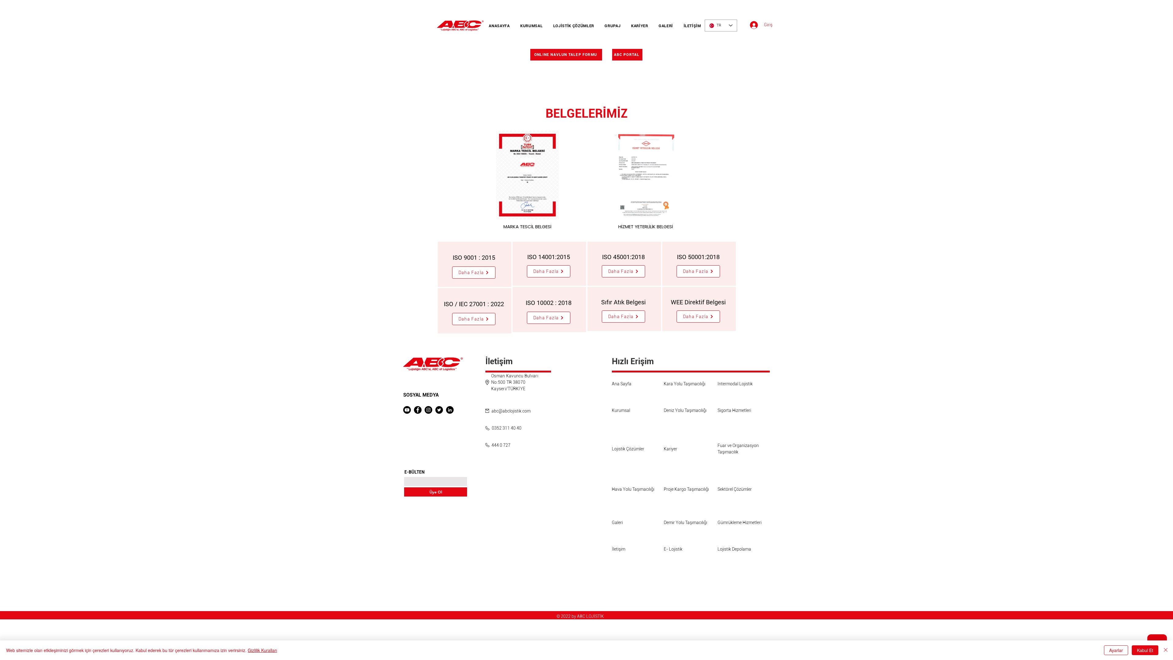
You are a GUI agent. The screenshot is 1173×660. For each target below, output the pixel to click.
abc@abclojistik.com (511, 411)
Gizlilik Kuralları (262, 650)
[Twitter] (439, 410)
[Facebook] (418, 410)
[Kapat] (1165, 650)
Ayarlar (1116, 650)
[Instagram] (428, 410)
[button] (473, 272)
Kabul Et (1145, 650)
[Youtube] (407, 410)
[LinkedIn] (450, 410)
